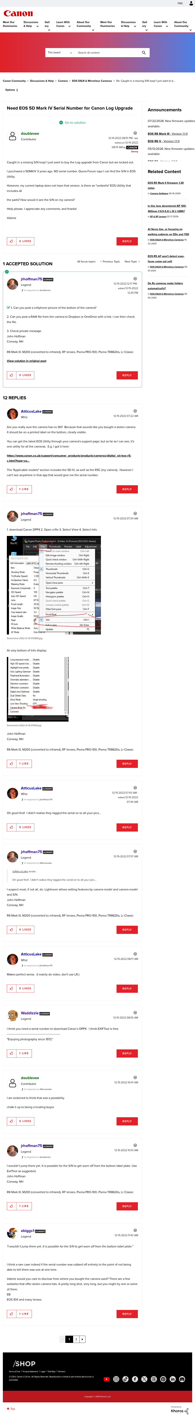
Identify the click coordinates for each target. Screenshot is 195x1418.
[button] (150, 678)
